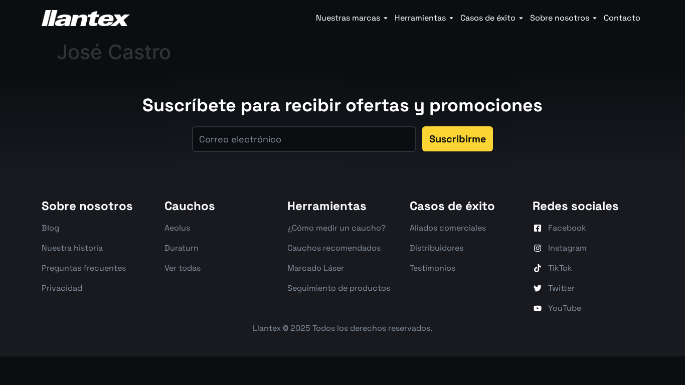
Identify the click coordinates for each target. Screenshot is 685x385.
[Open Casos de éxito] (521, 18)
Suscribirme (457, 138)
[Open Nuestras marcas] (386, 18)
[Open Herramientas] (451, 18)
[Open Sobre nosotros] (595, 18)
